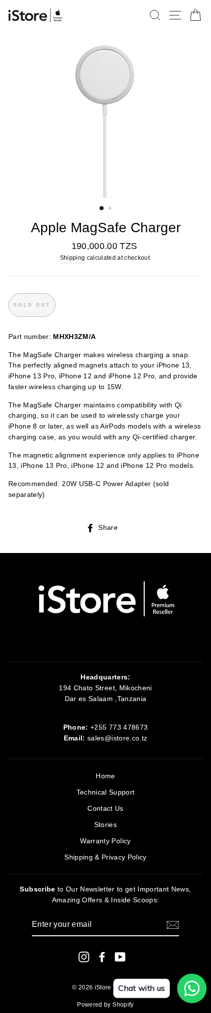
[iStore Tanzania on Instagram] (84, 956)
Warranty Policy (105, 841)
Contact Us (105, 808)
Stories (105, 825)
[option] (105, 114)
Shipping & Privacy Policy (105, 857)
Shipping (72, 258)
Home (105, 776)
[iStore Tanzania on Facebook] (102, 956)
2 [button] (110, 209)
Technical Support (106, 792)
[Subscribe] (172, 925)
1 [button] (102, 208)
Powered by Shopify (105, 1004)
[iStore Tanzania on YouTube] (120, 956)
